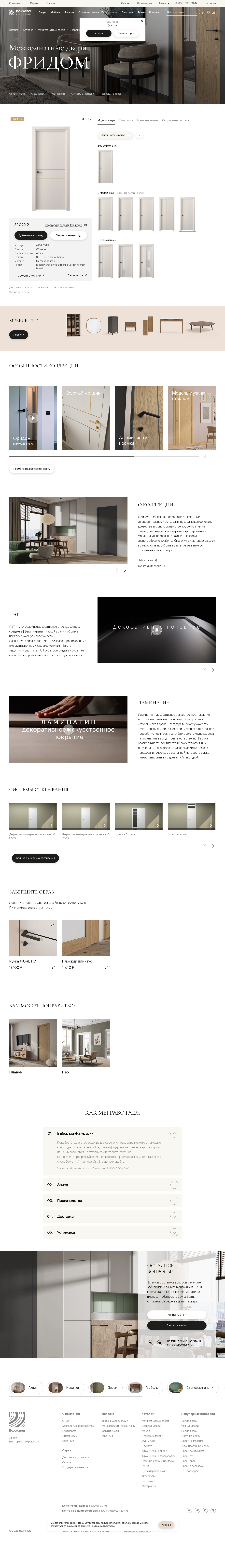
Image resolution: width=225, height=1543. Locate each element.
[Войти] (214, 12)
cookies (72, 1522)
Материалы (58, 93)
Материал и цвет (147, 120)
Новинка (17, 119)
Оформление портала (175, 120)
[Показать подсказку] (139, 135)
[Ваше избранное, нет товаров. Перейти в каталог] (209, 12)
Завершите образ (111, 93)
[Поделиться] (83, 119)
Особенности (17, 93)
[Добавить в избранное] (90, 119)
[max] (205, 1510)
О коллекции (38, 93)
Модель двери (106, 120)
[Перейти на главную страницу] (20, 12)
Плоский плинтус (77, 961)
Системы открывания (83, 93)
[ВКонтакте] (150, 1342)
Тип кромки (126, 120)
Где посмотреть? (77, 275)
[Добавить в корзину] (53, 967)
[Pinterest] (213, 1510)
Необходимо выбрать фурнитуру (63, 225)
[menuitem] (42, 12)
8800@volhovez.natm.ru (113, 1510)
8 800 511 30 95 (97, 1505)
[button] (86, 418)
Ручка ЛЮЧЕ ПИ (22, 961)
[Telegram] (159, 1342)
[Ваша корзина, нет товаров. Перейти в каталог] (203, 12)
